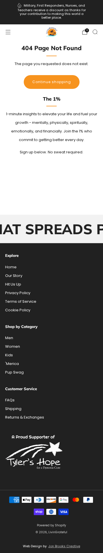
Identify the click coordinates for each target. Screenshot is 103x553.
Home (11, 267)
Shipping (13, 408)
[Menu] (8, 32)
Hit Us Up (13, 284)
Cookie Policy (17, 310)
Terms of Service (20, 301)
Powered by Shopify (51, 525)
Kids (9, 355)
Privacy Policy (17, 293)
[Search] (95, 32)
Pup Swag (14, 372)
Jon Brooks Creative (64, 546)
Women (12, 346)
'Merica (12, 363)
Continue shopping (51, 81)
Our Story (13, 275)
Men (9, 338)
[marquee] (51, 229)
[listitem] (51, 12)
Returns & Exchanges (24, 417)
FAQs (10, 400)
